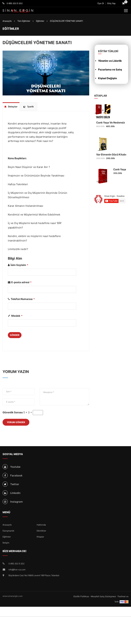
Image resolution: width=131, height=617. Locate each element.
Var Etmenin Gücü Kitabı (111, 154)
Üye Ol (100, 3)
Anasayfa (7, 524)
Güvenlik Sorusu (13, 412)
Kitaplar (40, 536)
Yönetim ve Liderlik (110, 60)
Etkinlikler (41, 530)
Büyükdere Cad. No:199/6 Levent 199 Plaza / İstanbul (34, 575)
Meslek (17, 315)
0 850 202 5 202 (14, 3)
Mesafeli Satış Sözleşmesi (103, 596)
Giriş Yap (111, 3)
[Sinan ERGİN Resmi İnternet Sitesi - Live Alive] (23, 11)
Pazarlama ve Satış (110, 69)
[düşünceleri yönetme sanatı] (46, 72)
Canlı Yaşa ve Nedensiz (110, 122)
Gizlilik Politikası (81, 596)
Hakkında (41, 524)
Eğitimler (7, 536)
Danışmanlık (8, 530)
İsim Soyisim (19, 265)
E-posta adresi (21, 282)
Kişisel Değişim (107, 78)
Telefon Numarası (23, 299)
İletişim (6, 542)
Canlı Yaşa (119, 169)
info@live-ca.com (17, 569)
